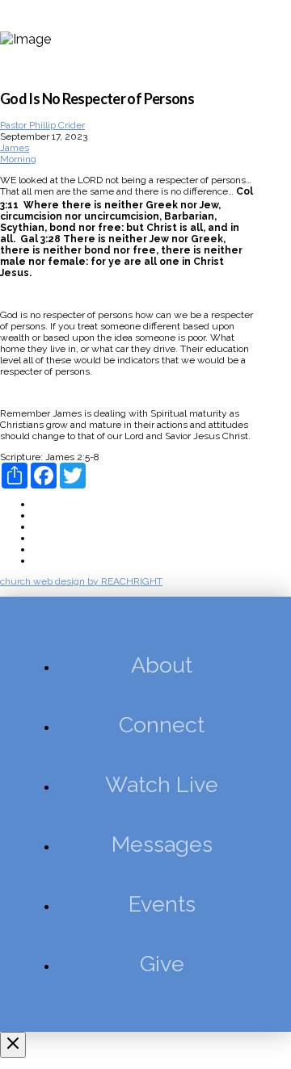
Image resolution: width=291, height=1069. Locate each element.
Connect (50, 515)
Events (47, 549)
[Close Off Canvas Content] (13, 1045)
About (45, 503)
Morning (18, 159)
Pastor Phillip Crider (42, 125)
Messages (55, 537)
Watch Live (57, 526)
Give (42, 560)
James (14, 147)
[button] (271, 38)
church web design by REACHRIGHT (81, 581)
